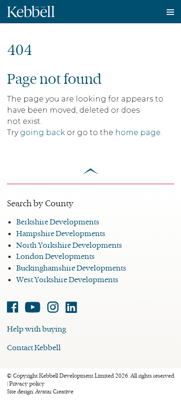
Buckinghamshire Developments (71, 268)
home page (138, 132)
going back (42, 132)
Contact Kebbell (34, 348)
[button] (31, 8)
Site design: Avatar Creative (40, 391)
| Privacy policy (26, 383)
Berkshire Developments (57, 222)
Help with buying (36, 329)
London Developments (55, 256)
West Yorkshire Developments (67, 280)
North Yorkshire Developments (69, 245)
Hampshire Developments (60, 233)
